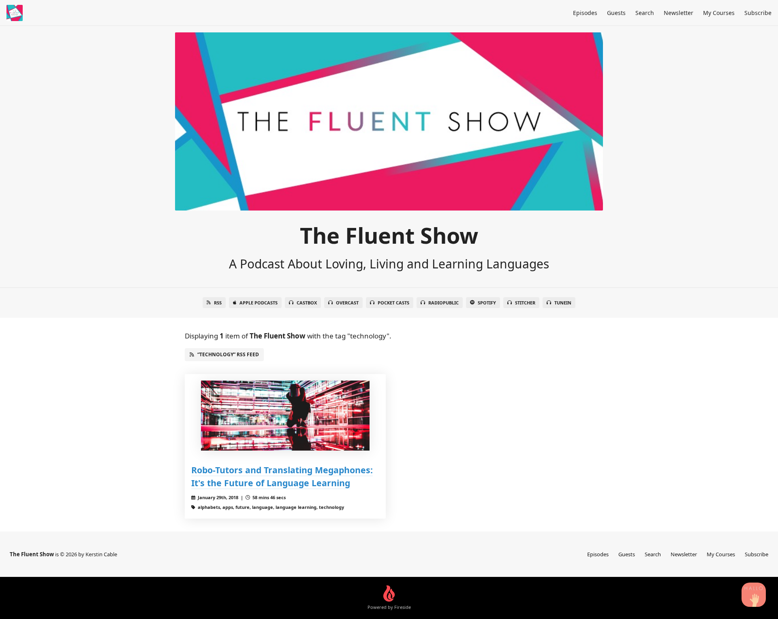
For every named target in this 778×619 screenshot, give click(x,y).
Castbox (307, 303)
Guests (616, 13)
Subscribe (758, 13)
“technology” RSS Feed (228, 354)
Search (644, 13)
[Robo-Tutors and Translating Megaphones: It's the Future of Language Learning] (285, 416)
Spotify (487, 303)
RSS (218, 303)
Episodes (585, 13)
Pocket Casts (393, 303)
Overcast (347, 303)
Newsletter (678, 13)
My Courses (719, 13)
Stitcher (525, 303)
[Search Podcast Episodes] (754, 595)
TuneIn (562, 303)
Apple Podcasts (258, 303)
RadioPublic (443, 303)
